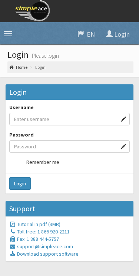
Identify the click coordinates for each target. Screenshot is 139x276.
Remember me (42, 162)
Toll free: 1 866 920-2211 (43, 231)
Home (21, 67)
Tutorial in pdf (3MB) (38, 224)
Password (21, 134)
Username (21, 107)
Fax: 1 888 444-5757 (37, 239)
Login (20, 183)
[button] (8, 33)
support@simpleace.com (45, 246)
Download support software (47, 253)
